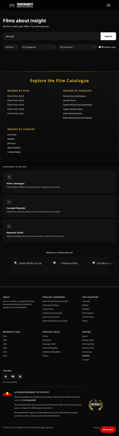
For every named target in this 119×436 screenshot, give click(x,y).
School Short (69, 100)
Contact (85, 359)
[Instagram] (20, 376)
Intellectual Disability (51, 351)
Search (108, 36)
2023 (5, 348)
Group (45, 336)
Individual (47, 340)
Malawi (11, 138)
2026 (5, 336)
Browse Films (88, 340)
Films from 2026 (15, 96)
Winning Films (88, 344)
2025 (5, 340)
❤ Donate (108, 429)
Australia (11, 134)
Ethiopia (11, 143)
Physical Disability (50, 348)
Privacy (97, 427)
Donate (85, 355)
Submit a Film (88, 348)
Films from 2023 (15, 109)
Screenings (87, 351)
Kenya (85, 320)
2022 (5, 351)
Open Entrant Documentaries (77, 104)
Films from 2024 (15, 104)
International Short (72, 113)
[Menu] (108, 5)
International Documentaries (77, 117)
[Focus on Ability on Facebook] (5, 376)
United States (14, 151)
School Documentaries (74, 96)
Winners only (108, 47)
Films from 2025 (15, 100)
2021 (5, 355)
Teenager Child (49, 344)
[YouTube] (13, 376)
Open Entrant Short (72, 109)
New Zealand (13, 147)
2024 (5, 344)
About (85, 336)
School (45, 355)
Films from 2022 (15, 113)
